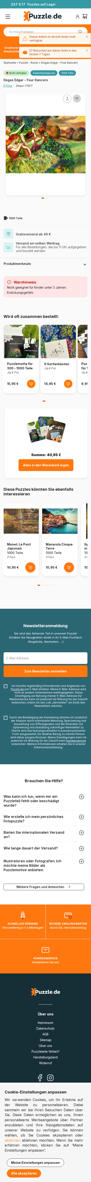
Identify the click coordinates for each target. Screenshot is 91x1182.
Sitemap (45, 1040)
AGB (45, 1034)
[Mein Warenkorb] (84, 17)
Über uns (45, 1046)
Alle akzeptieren (24, 1173)
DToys (8, 85)
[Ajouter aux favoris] (77, 98)
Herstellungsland (45, 1057)
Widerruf (45, 1063)
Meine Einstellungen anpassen (35, 1162)
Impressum (45, 1022)
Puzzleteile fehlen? (45, 1051)
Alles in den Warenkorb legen (46, 465)
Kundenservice (76, 740)
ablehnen (12, 1140)
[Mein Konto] (77, 16)
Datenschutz (45, 1028)
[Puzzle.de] (42, 16)
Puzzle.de (17, 689)
